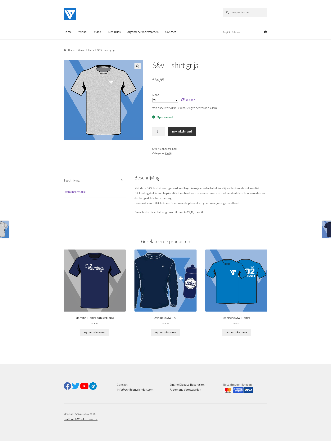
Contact (170, 32)
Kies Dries (114, 32)
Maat (155, 95)
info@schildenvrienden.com (135, 389)
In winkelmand (182, 131)
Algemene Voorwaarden (143, 32)
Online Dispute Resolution (187, 384)
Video (97, 32)
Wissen (190, 100)
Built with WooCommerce (80, 419)
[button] (137, 66)
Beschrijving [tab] (72, 180)
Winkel (82, 32)
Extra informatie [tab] (75, 192)
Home (68, 32)
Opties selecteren (94, 332)
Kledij (91, 50)
